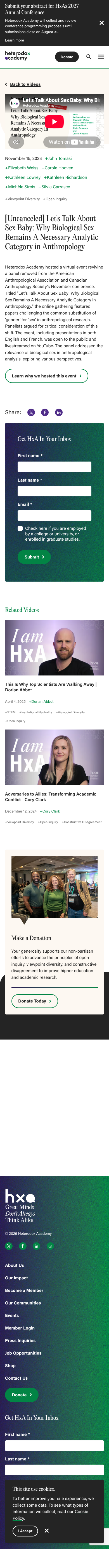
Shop (10, 1366)
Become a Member (24, 1290)
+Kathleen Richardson (65, 177)
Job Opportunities (23, 1353)
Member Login (20, 1328)
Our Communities (23, 1303)
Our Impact (16, 1278)
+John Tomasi (58, 158)
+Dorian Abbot (41, 701)
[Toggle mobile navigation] (101, 56)
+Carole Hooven (58, 168)
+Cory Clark (50, 811)
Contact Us (16, 1378)
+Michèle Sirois (20, 187)
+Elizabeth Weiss (22, 168)
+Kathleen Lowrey (23, 177)
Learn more (14, 40)
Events (12, 1315)
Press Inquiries (20, 1340)
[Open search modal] (88, 56)
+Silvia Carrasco (54, 187)
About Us (14, 1265)
